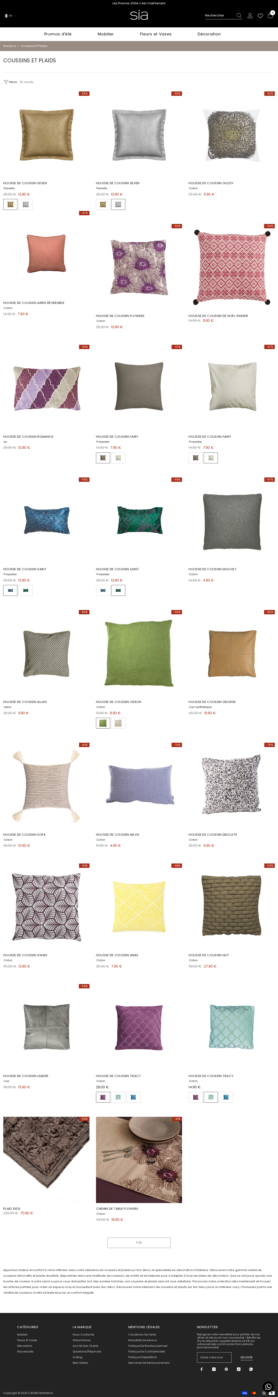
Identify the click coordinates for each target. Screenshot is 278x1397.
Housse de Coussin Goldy (211, 183)
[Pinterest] (226, 1369)
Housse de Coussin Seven (25, 183)
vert (25, 590)
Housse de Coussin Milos (117, 834)
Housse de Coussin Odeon (118, 701)
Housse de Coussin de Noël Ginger (218, 315)
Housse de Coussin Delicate (213, 834)
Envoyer (247, 1357)
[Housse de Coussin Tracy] (139, 1027)
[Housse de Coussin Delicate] (232, 786)
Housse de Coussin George (212, 701)
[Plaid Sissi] (46, 1160)
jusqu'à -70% (141, 3)
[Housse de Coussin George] (232, 653)
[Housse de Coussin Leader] (46, 1027)
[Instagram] (213, 1369)
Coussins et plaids (34, 46)
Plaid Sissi (11, 1208)
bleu (10, 590)
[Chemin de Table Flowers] (139, 1160)
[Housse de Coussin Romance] (46, 388)
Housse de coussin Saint (24, 569)
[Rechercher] (223, 15)
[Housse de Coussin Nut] (232, 906)
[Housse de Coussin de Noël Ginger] (232, 267)
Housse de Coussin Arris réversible (33, 302)
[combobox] (219, 15)
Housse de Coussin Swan (25, 955)
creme (118, 457)
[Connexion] (250, 15)
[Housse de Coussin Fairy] (139, 388)
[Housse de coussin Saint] (46, 520)
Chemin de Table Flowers (117, 1208)
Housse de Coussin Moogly (213, 569)
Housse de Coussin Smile (117, 955)
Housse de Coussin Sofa (24, 834)
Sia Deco (9, 46)
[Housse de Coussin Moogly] (232, 520)
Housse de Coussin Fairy (117, 436)
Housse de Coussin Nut (209, 955)
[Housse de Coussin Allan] (46, 653)
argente (25, 204)
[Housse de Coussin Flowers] (139, 267)
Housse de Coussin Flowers (120, 315)
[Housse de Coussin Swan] (46, 906)
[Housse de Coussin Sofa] (46, 786)
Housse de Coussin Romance (28, 436)
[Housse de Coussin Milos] (139, 786)
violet (103, 1097)
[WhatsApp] (251, 1369)
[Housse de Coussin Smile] (139, 906)
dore (10, 204)
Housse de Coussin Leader (25, 1076)
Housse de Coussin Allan (25, 701)
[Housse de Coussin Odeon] (139, 653)
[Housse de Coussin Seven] (46, 134)
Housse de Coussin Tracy (118, 1076)
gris (103, 457)
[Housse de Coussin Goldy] (232, 134)
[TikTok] (238, 1369)
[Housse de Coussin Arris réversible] (46, 254)
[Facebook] (201, 1369)
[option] (142, 3)
